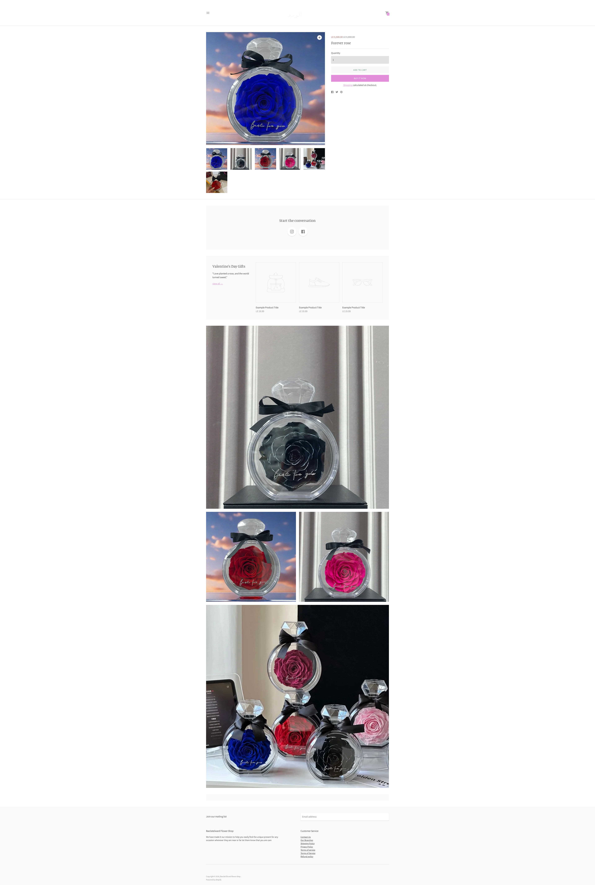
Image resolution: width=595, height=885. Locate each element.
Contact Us (306, 837)
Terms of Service (308, 853)
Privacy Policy (307, 846)
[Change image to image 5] (314, 159)
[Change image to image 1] (216, 159)
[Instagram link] (292, 231)
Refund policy (307, 856)
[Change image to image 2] (241, 159)
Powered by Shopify (213, 879)
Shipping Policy (308, 843)
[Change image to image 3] (265, 159)
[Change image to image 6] (216, 182)
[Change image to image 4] (289, 159)
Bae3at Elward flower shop (230, 876)
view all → (217, 283)
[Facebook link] (303, 231)
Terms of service (308, 850)
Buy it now (360, 78)
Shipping (348, 85)
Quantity (335, 53)
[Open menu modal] (208, 13)
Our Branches (307, 840)
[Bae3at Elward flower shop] (296, 12)
